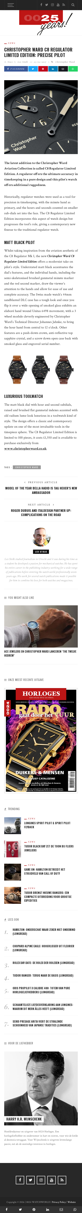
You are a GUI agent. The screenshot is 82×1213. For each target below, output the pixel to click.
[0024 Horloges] (41, 23)
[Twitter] (47, 5)
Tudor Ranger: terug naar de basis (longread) (43, 975)
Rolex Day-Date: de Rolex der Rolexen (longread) (43, 963)
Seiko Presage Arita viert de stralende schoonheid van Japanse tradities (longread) (42, 1023)
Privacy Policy (59, 1202)
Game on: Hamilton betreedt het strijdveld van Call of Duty (44, 871)
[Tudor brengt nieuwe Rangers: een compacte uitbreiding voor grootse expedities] (12, 895)
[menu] (10, 5)
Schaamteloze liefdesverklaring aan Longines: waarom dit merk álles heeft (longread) (43, 1007)
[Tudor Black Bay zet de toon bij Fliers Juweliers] (12, 848)
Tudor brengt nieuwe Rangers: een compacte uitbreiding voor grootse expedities (47, 897)
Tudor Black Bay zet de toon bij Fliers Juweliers (49, 848)
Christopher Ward (65, 61)
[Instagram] (52, 5)
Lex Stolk (23, 61)
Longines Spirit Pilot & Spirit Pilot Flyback (47, 825)
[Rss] (63, 5)
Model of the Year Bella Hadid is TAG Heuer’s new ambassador (41, 490)
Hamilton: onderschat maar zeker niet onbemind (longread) (44, 932)
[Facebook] (41, 5)
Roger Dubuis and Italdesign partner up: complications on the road (41, 512)
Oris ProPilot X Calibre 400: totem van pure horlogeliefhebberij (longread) (41, 990)
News (12, 43)
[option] (41, 631)
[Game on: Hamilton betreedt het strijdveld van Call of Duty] (12, 872)
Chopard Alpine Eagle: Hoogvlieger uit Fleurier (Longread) (43, 948)
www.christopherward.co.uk (25, 448)
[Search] (73, 5)
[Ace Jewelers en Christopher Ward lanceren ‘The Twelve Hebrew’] (41, 626)
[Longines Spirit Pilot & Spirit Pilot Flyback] (12, 825)
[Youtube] (58, 5)
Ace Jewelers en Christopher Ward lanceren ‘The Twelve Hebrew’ (40, 653)
